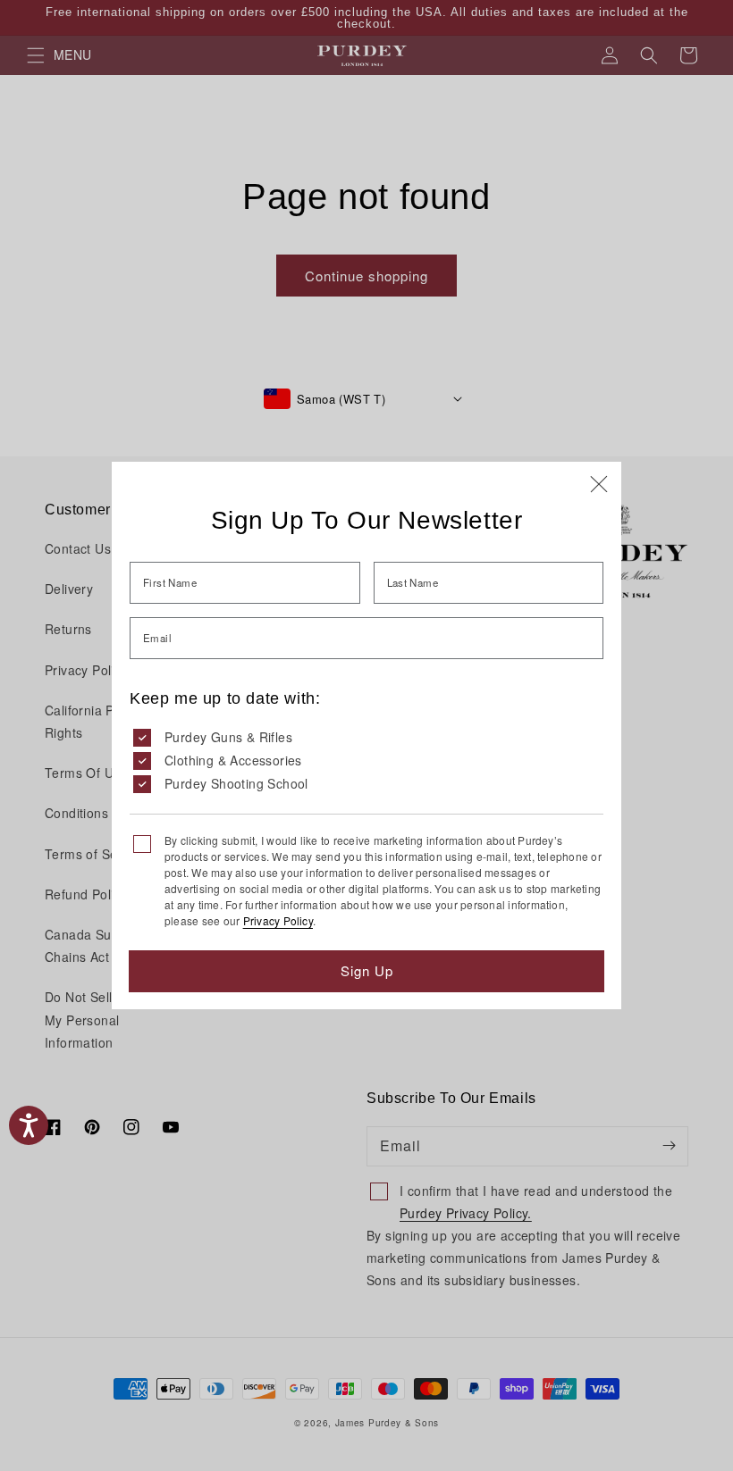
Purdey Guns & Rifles (228, 737)
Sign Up (367, 970)
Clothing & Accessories (233, 760)
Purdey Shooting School (236, 783)
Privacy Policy (278, 920)
